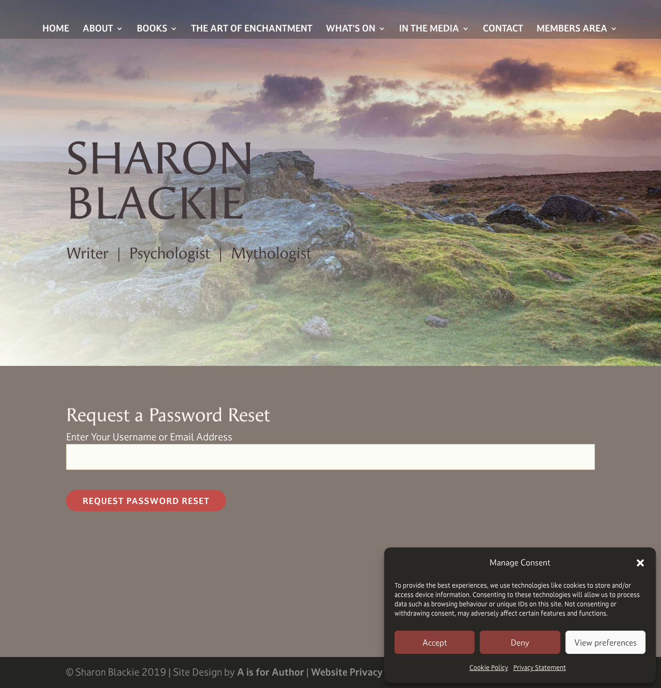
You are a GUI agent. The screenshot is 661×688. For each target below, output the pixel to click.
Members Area (572, 29)
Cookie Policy (488, 667)
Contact (503, 29)
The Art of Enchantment (251, 29)
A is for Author (270, 672)
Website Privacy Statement (371, 672)
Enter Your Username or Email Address (149, 437)
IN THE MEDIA (429, 29)
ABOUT (98, 29)
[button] (640, 563)
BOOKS (152, 29)
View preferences (605, 642)
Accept (434, 642)
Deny (520, 642)
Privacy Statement (539, 667)
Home (55, 29)
